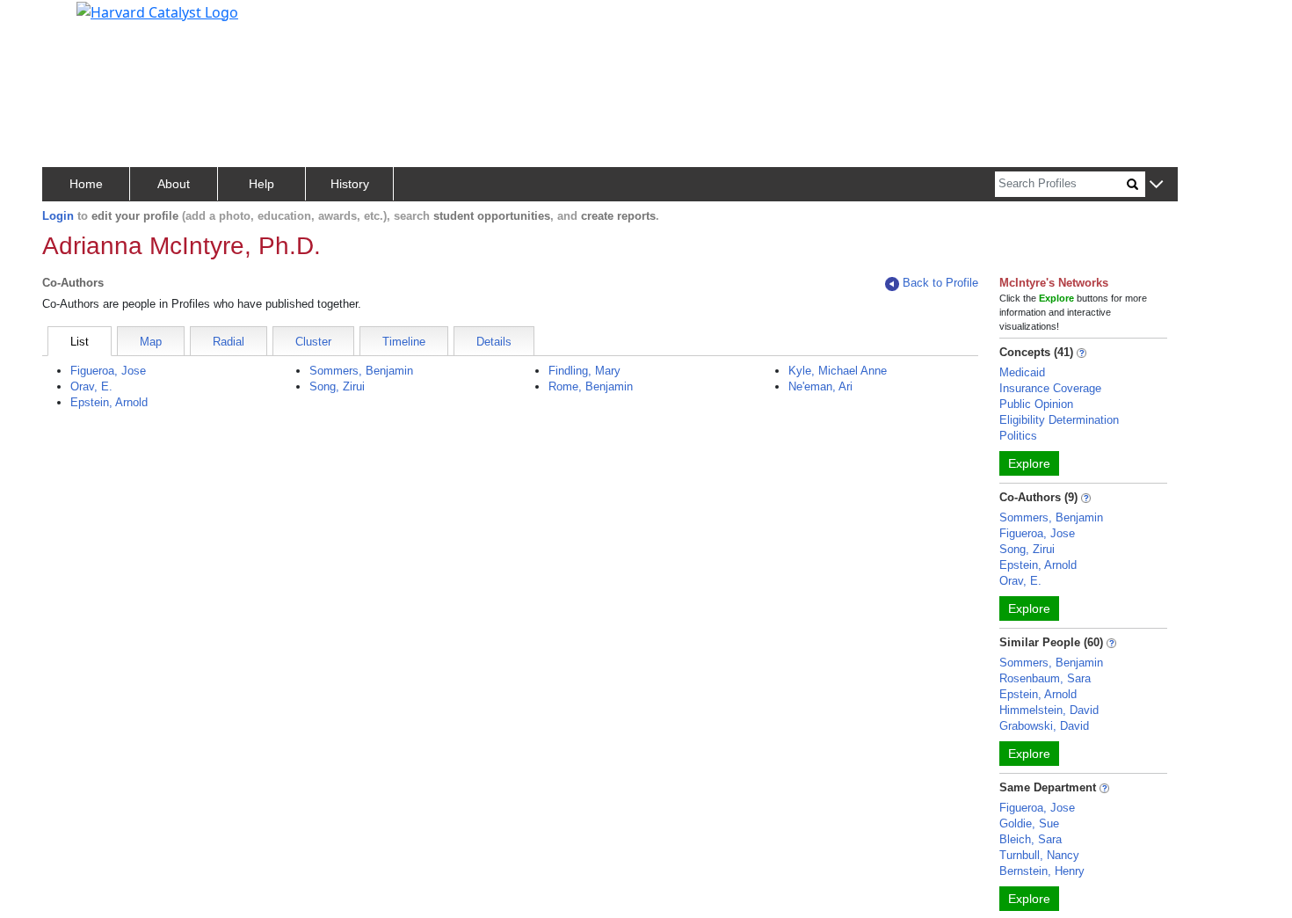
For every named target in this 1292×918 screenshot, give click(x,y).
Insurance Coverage (1050, 388)
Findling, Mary (584, 370)
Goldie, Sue (1029, 823)
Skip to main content (73, 21)
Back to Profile (940, 282)
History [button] (349, 184)
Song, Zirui (337, 386)
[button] (1156, 185)
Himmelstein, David (1049, 710)
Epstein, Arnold (109, 402)
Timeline (403, 341)
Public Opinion (1036, 404)
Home (86, 184)
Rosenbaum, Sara (1045, 678)
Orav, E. (91, 386)
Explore (1029, 463)
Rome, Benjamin (590, 386)
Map (151, 341)
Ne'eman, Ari (820, 386)
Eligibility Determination (1059, 419)
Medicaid (1022, 372)
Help (261, 184)
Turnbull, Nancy (1039, 855)
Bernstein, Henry (1042, 871)
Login (58, 215)
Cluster (313, 341)
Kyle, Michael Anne (837, 370)
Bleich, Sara (1030, 839)
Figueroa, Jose (108, 370)
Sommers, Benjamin (361, 370)
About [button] (173, 184)
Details (494, 341)
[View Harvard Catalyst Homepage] (157, 10)
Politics (1018, 435)
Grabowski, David (1044, 725)
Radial (228, 341)
